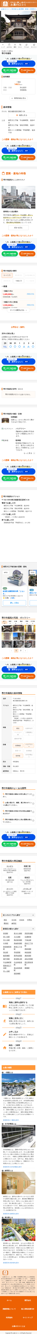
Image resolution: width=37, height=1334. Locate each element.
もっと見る (28, 453)
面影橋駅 (17, 973)
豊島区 (6, 923)
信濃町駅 (28, 937)
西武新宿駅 (18, 940)
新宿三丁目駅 (18, 948)
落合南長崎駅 (18, 969)
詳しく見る (14, 603)
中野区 (29, 920)
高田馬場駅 (29, 933)
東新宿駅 (28, 956)
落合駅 (5, 952)
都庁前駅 (6, 959)
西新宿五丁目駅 (7, 967)
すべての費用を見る (17, 310)
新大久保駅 (18, 933)
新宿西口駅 (18, 959)
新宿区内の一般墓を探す (11, 1120)
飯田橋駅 (6, 956)
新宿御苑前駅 (7, 948)
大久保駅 (17, 937)
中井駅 (5, 943)
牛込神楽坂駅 (18, 964)
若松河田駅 (29, 959)
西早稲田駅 (18, 956)
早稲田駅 (17, 952)
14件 (12, 598)
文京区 (14, 920)
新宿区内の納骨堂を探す (11, 1214)
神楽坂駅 (28, 952)
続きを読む (18, 228)
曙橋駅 (27, 968)
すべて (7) (7, 275)
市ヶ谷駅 (6, 971)
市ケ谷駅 (6, 940)
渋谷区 (21, 920)
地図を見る (23, 115)
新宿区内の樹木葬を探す (11, 1263)
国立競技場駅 (29, 964)
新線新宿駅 (18, 943)
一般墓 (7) (18, 281)
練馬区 (14, 923)
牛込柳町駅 (7, 962)
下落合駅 (28, 940)
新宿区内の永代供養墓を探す (12, 1167)
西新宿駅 (28, 949)
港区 (5, 920)
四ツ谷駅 (6, 937)
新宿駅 (5, 933)
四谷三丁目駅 (29, 945)
